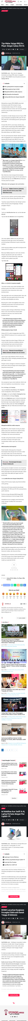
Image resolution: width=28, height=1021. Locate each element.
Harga (2, 718)
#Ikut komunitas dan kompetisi (11, 94)
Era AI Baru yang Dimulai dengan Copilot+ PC (14, 859)
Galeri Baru (13, 693)
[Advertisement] (14, 27)
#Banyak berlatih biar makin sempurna (13, 91)
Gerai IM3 (23, 693)
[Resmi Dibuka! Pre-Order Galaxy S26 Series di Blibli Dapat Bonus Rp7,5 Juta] (23, 773)
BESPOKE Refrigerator (21, 743)
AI (7, 669)
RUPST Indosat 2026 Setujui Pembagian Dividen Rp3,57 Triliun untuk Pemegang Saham (13, 666)
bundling (10, 716)
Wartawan (15, 646)
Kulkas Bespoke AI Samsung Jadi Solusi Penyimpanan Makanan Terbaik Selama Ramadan (9, 782)
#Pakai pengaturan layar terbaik (11, 89)
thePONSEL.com (8, 53)
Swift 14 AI (7, 849)
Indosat (16, 669)
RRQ (24, 578)
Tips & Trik (4, 10)
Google (23, 716)
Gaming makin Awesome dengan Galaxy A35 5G (13, 97)
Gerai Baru (18, 693)
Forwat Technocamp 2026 (19, 644)
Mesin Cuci (7, 744)
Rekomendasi (23, 792)
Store (18, 694)
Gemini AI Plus (19, 716)
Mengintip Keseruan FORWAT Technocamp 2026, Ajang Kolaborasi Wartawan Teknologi (12, 641)
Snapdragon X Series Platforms (11, 857)
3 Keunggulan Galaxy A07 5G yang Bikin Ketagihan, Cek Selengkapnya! (9, 791)
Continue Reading (14, 896)
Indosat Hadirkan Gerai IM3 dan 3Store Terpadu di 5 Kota (13, 690)
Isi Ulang (12, 718)
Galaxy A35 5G (13, 547)
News (2, 646)
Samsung (20, 73)
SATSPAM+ (3, 719)
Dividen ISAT (11, 669)
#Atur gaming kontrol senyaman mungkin (13, 86)
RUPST (22, 669)
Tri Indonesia (9, 719)
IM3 (5, 718)
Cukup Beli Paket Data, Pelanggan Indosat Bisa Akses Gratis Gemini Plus (13, 713)
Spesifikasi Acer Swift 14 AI (10, 864)
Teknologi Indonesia (5, 671)
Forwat (11, 644)
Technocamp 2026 (8, 646)
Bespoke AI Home (12, 743)
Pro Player (19, 578)
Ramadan (15, 744)
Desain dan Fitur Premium (10, 862)
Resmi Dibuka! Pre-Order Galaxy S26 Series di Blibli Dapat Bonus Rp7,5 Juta (9, 773)
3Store (8, 693)
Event (9, 644)
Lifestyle (3, 744)
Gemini (13, 716)
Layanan (7, 694)
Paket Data (14, 694)
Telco (12, 671)
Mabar (15, 578)
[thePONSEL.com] (10, 1)
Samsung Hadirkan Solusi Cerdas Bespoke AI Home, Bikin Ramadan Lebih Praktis (13, 739)
